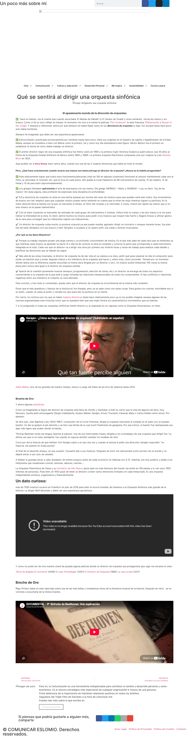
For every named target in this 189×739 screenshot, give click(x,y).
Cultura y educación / (69, 85)
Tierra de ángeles (25, 571)
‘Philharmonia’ (152, 122)
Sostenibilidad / (138, 85)
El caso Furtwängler (66, 571)
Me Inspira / (118, 85)
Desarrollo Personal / (96, 85)
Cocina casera (158, 85)
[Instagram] (159, 3)
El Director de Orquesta (97, 571)
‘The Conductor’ (118, 122)
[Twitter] (152, 3)
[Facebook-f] (145, 3)
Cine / (27, 85)
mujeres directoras (72, 297)
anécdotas (38, 404)
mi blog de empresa (51, 707)
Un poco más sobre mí (23, 3)
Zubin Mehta (22, 387)
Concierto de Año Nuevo (70, 468)
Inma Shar (40, 163)
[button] (99, 718)
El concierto (40, 571)
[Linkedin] (166, 3)
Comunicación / (44, 85)
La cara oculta (125, 571)
